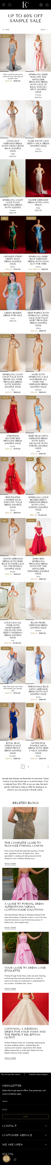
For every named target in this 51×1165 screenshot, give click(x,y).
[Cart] (47, 4)
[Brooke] (13, 537)
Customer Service (17, 1135)
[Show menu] (4, 4)
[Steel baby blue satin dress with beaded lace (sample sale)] (13, 665)
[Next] (40, 766)
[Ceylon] (38, 119)
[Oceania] (38, 601)
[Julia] (38, 476)
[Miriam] (38, 721)
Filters (7, 30)
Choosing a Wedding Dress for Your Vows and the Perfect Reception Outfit (25, 1033)
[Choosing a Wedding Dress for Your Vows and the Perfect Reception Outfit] (25, 1009)
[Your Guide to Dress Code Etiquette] (25, 948)
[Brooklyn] (13, 721)
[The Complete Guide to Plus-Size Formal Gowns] (25, 823)
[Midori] (13, 235)
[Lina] (13, 601)
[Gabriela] (38, 353)
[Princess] (38, 53)
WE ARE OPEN (12, 1144)
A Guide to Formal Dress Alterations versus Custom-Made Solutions (24, 906)
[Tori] (13, 353)
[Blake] (38, 178)
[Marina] (38, 235)
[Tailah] (13, 119)
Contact (9, 1125)
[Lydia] (38, 414)
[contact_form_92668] (6, 1158)
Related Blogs (25, 803)
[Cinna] (13, 291)
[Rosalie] (13, 178)
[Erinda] (38, 665)
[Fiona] (38, 537)
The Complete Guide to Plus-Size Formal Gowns (24, 844)
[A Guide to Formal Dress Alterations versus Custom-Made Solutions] (25, 884)
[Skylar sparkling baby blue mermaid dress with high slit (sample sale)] (13, 53)
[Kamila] (13, 414)
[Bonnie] (13, 476)
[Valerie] (38, 291)
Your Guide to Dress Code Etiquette (25, 969)
